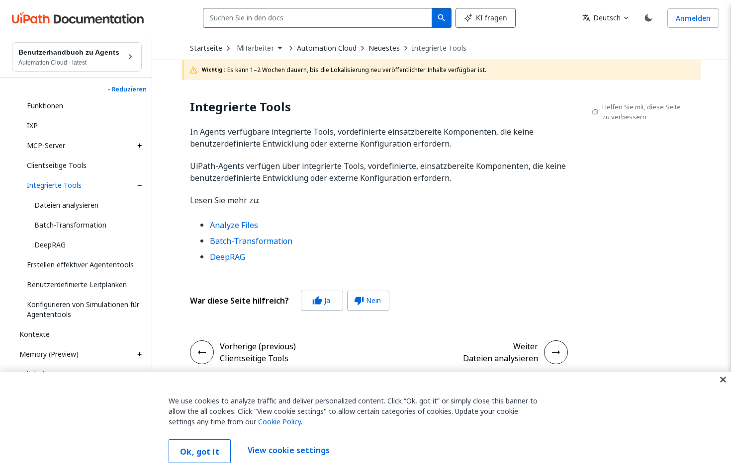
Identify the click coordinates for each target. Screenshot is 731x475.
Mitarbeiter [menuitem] (255, 48)
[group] (289, 301)
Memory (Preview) (49, 354)
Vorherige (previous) (258, 346)
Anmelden (693, 18)
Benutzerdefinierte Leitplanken (77, 284)
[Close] (723, 380)
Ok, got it (199, 452)
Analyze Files (234, 225)
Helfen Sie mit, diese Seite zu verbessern (641, 112)
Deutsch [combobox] (601, 17)
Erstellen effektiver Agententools (80, 264)
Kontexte (34, 334)
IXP (32, 125)
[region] (365, 423)
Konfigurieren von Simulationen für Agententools (83, 309)
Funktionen (45, 105)
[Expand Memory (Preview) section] (139, 354)
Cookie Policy (279, 421)
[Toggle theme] (648, 18)
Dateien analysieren (66, 205)
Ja (321, 300)
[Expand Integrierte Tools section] (139, 185)
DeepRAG (50, 244)
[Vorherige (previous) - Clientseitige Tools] (202, 352)
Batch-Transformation (70, 225)
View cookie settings (289, 450)
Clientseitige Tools (57, 165)
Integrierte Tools (54, 185)
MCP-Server (46, 145)
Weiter (525, 346)
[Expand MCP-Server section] (139, 145)
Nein (367, 300)
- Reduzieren (127, 89)
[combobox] (319, 18)
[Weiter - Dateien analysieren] (556, 352)
